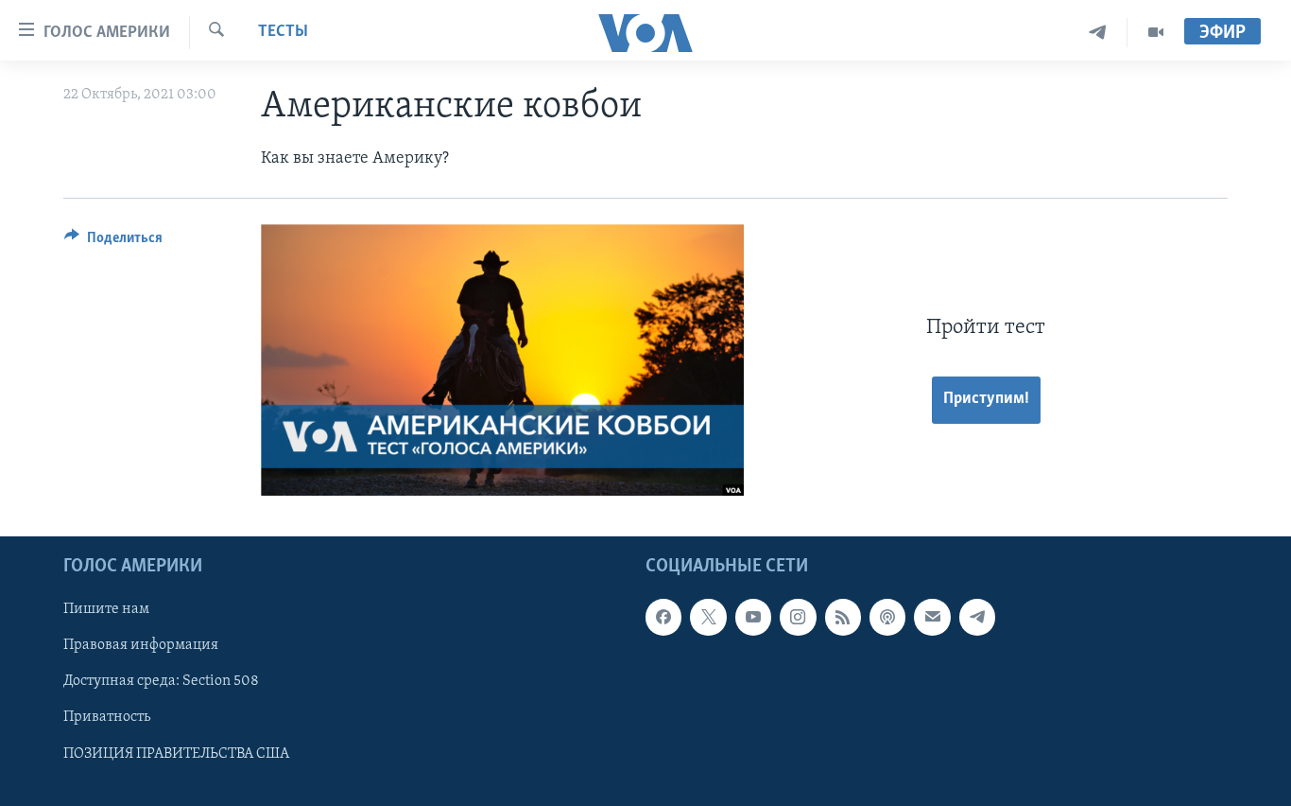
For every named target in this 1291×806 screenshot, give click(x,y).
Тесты (283, 32)
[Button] (113, 242)
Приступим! (986, 399)
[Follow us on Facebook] (663, 617)
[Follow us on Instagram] (798, 617)
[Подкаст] (887, 617)
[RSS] (843, 617)
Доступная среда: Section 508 (161, 682)
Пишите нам (106, 609)
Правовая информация (140, 646)
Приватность (106, 718)
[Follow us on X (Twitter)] (708, 617)
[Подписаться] (932, 617)
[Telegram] (1097, 32)
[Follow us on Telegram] (977, 617)
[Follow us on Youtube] (753, 617)
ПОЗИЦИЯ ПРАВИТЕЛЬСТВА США (176, 754)
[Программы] (1155, 32)
